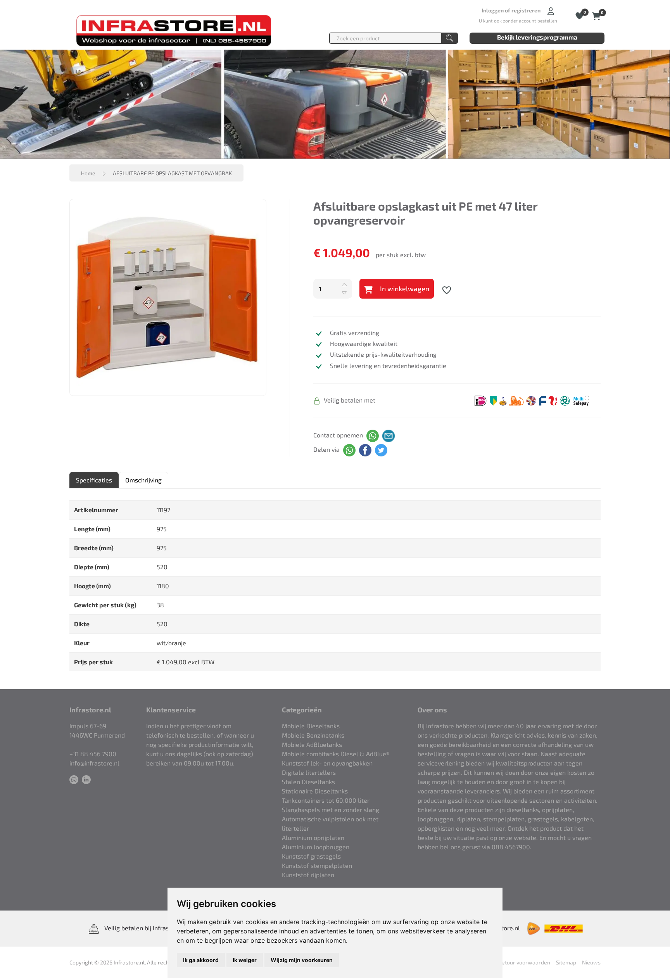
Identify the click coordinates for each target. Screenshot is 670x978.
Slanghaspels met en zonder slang (330, 809)
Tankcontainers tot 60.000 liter (326, 800)
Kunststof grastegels (311, 856)
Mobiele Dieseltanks (311, 725)
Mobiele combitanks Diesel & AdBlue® (336, 753)
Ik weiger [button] (245, 960)
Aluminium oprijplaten (313, 837)
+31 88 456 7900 (92, 753)
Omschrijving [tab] (143, 480)
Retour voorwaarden (524, 962)
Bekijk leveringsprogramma (537, 37)
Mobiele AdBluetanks (312, 744)
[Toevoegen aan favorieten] (446, 289)
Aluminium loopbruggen (315, 846)
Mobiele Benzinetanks (313, 735)
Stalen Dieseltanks (308, 781)
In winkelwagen (403, 288)
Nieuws (591, 962)
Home (88, 173)
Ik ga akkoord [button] (201, 960)
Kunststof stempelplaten (317, 865)
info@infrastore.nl (94, 763)
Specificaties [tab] (94, 480)
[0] (596, 15)
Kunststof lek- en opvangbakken (327, 763)
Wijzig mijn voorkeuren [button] (302, 960)
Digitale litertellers (309, 772)
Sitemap (566, 962)
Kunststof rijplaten (308, 874)
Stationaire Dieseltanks (315, 791)
